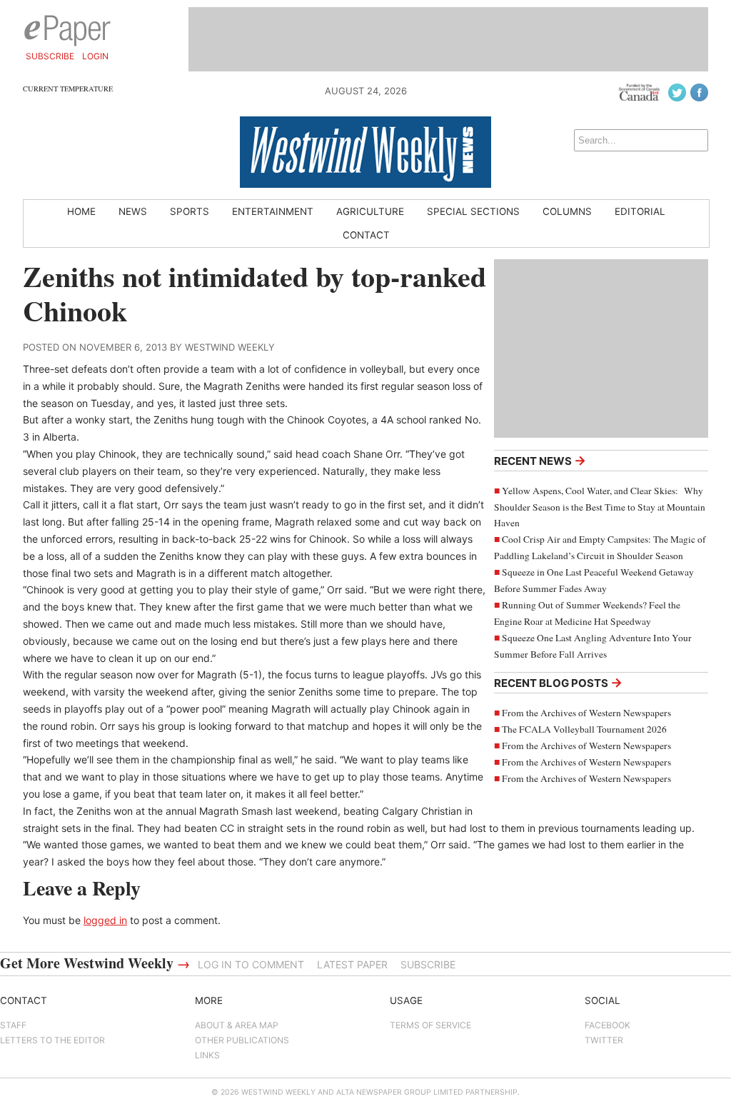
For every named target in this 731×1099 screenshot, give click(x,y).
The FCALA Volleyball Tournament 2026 (584, 729)
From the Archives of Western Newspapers (586, 712)
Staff (13, 1025)
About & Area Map (236, 1025)
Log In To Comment (251, 964)
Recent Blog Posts (558, 682)
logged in (105, 920)
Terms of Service (430, 1025)
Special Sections (473, 211)
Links (207, 1055)
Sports (189, 211)
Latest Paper (352, 964)
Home (81, 211)
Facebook (607, 1025)
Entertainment (272, 211)
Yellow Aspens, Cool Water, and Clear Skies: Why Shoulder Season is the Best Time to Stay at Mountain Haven (599, 507)
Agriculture (370, 211)
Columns (567, 211)
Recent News (540, 460)
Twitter (604, 1040)
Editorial (640, 211)
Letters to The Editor (52, 1040)
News (133, 211)
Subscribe (50, 56)
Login (95, 56)
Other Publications (242, 1040)
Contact (366, 235)
